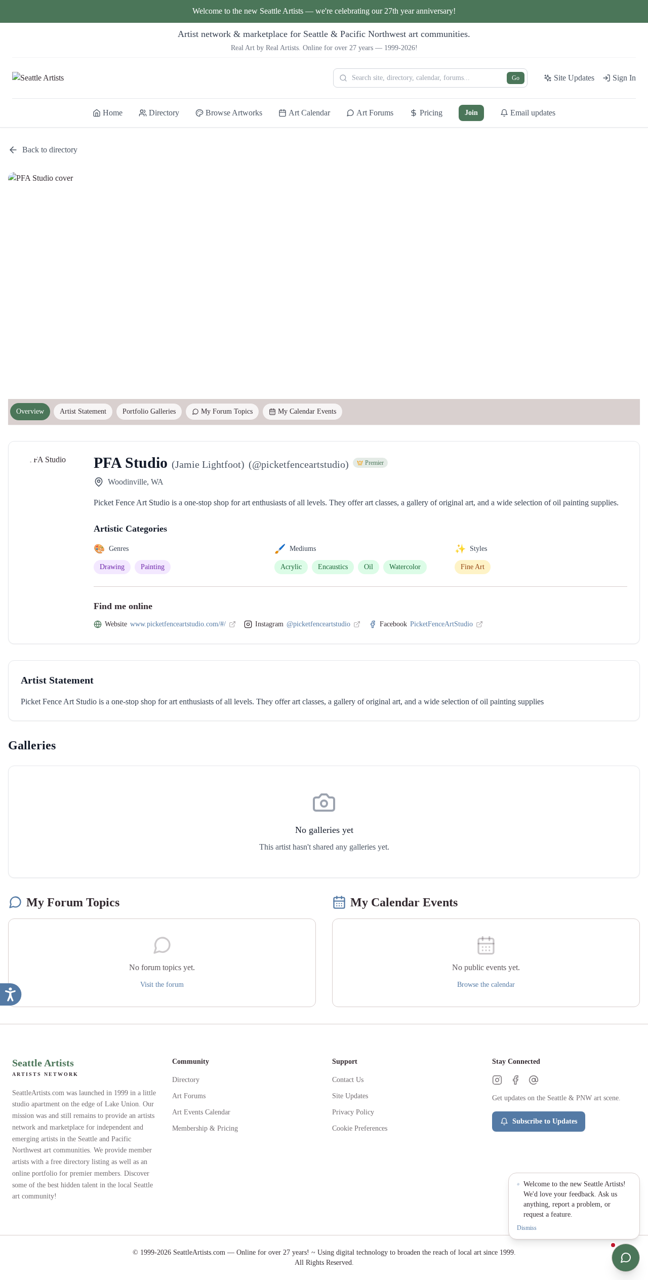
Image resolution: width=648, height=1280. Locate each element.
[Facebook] (515, 1080)
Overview (30, 411)
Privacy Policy (353, 1112)
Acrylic (291, 567)
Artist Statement (83, 411)
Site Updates (350, 1096)
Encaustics (333, 567)
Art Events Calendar (201, 1112)
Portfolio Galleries (149, 411)
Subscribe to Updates (544, 1121)
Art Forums (189, 1096)
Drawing (112, 567)
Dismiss (527, 1227)
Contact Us (347, 1080)
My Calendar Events (307, 411)
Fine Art (472, 567)
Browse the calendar (486, 984)
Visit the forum (162, 984)
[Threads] (534, 1080)
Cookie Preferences (359, 1128)
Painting (153, 567)
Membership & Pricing (205, 1128)
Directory (185, 1080)
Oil (368, 567)
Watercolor (405, 567)
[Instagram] (497, 1080)
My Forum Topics (227, 411)
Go (515, 78)
